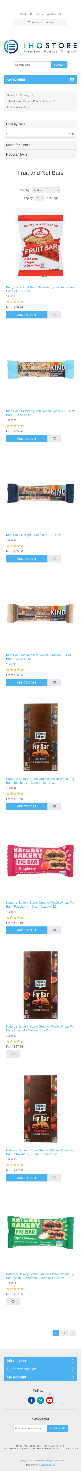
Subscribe (57, 1428)
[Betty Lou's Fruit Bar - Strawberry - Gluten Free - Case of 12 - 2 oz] (40, 246)
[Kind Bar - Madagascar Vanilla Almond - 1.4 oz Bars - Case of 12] (40, 613)
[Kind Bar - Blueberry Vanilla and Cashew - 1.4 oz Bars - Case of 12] (40, 369)
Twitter (40, 1400)
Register (26, 14)
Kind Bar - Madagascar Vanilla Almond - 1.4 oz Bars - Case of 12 (39, 657)
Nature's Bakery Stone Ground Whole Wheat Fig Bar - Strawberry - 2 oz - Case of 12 (40, 1152)
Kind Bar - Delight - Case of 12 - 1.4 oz (33, 535)
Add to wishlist (54, 314)
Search (59, 64)
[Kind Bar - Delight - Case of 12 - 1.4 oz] (40, 493)
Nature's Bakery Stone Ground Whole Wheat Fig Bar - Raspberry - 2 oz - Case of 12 (40, 904)
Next (73, 1333)
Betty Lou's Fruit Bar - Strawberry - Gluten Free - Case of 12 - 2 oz (40, 289)
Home (10, 95)
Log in (39, 14)
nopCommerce (47, 1465)
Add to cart (26, 314)
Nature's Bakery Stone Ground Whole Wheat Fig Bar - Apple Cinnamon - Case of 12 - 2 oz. (40, 1276)
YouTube (49, 1400)
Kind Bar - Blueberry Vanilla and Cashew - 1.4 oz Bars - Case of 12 (40, 413)
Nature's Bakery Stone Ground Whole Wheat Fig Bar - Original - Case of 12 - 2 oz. (40, 1028)
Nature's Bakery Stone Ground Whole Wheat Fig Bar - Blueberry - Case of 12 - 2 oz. (40, 780)
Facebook (31, 1400)
